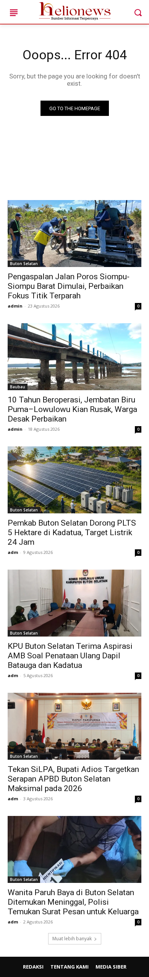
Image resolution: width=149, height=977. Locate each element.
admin (15, 306)
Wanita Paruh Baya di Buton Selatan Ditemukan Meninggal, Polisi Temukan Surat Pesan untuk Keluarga (73, 902)
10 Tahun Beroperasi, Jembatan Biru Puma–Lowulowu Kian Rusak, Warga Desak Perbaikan (72, 409)
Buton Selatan (24, 263)
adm (13, 552)
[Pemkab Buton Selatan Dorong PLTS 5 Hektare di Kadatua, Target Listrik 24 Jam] (74, 479)
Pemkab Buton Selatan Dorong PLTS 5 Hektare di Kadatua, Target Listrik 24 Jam (72, 532)
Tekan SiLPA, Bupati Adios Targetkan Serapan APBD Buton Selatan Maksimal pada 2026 (73, 779)
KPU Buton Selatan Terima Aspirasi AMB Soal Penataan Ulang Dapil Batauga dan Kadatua (70, 656)
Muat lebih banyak (72, 938)
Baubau (17, 386)
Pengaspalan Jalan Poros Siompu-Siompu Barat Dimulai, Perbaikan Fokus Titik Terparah (69, 286)
